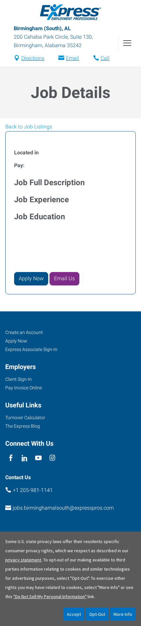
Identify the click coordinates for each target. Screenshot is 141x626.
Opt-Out (97, 614)
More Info (122, 614)
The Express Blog (22, 426)
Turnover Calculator (25, 417)
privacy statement (23, 560)
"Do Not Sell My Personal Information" (50, 596)
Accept (74, 614)
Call (105, 58)
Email (72, 58)
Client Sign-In (18, 379)
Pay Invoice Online (23, 387)
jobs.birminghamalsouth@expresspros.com (63, 508)
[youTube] (38, 458)
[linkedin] (24, 458)
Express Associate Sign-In (31, 349)
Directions (32, 58)
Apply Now (16, 340)
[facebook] (10, 458)
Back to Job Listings (28, 127)
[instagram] (52, 458)
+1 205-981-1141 (33, 490)
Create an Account (24, 332)
